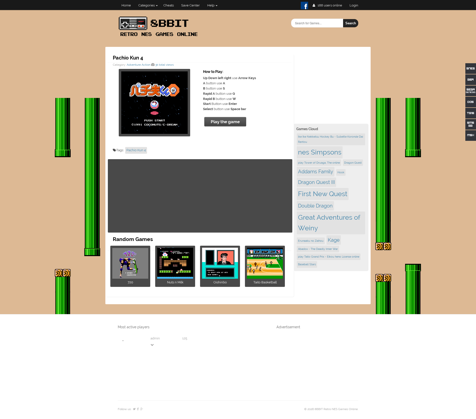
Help (210, 5)
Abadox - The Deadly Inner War (318, 248)
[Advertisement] (200, 196)
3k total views (164, 64)
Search (350, 23)
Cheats (168, 5)
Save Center (190, 5)
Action (146, 64)
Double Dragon (315, 206)
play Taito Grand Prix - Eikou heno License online (328, 256)
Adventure (134, 64)
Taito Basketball (265, 282)
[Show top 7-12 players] (152, 344)
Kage (334, 240)
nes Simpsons (319, 152)
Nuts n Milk (175, 282)
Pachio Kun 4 (136, 150)
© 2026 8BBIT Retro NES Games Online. (331, 409)
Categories (146, 5)
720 (130, 282)
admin (155, 338)
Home (126, 5)
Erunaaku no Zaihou (311, 240)
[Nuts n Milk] (175, 277)
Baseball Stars (307, 264)
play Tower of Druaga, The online (319, 162)
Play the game (225, 121)
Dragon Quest (353, 162)
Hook (340, 172)
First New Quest (322, 194)
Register (356, 5)
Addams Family (315, 172)
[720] (130, 277)
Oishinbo (220, 282)
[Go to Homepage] (160, 36)
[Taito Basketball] (265, 277)
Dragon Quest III (316, 182)
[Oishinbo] (220, 277)
